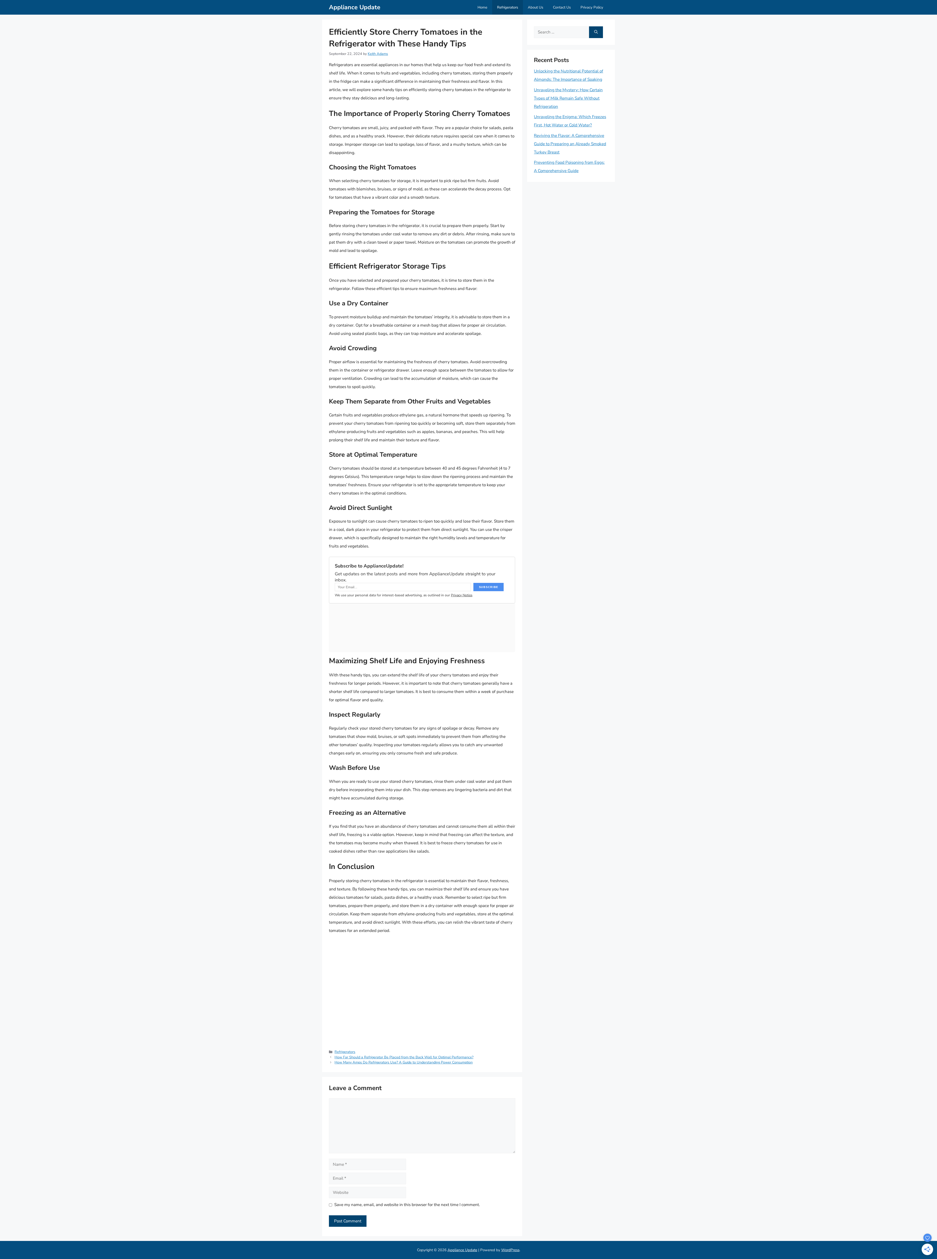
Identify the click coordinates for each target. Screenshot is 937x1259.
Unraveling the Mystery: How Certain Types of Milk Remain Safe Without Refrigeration (568, 98)
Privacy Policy (592, 7)
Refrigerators (507, 7)
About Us (535, 7)
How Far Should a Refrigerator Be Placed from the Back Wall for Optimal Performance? (404, 1057)
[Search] (596, 32)
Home (482, 7)
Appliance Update (354, 7)
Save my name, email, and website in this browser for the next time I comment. (407, 1204)
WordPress (510, 1250)
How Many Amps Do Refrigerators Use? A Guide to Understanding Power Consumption (404, 1062)
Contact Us (562, 7)
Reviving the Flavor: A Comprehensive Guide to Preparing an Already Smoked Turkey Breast (570, 144)
